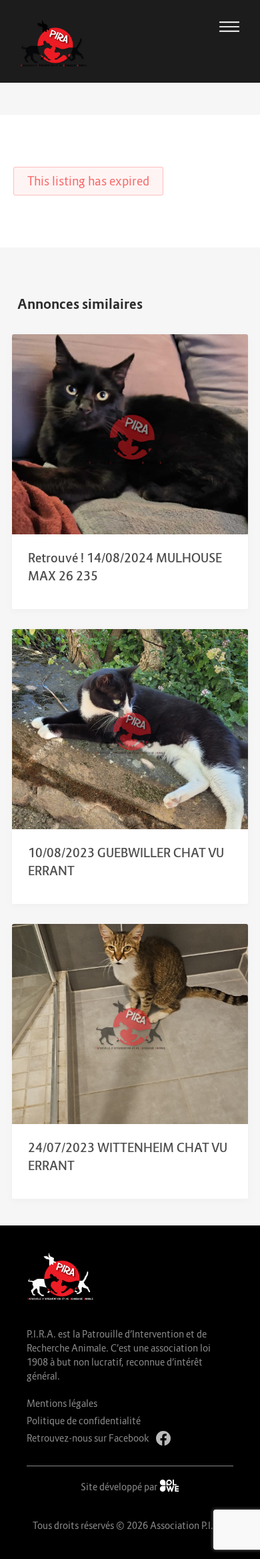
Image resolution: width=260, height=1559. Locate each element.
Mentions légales (62, 1403)
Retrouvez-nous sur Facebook (88, 1438)
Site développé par (120, 1486)
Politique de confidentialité (84, 1420)
